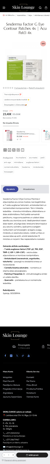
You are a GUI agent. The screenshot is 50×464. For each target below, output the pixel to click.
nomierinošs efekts (11, 167)
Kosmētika (21, 15)
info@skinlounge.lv (14, 446)
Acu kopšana (21, 158)
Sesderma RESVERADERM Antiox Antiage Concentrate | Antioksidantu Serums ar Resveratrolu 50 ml (26, 132)
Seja (30, 15)
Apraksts (10, 189)
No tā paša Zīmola (11, 123)
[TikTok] (22, 355)
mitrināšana (18, 162)
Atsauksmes (29, 189)
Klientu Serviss (32, 371)
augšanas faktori (32, 162)
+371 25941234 (13, 433)
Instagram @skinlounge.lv (17, 450)
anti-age (7, 162)
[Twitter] (17, 355)
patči (43, 158)
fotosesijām (8, 172)
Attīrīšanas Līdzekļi (42, 15)
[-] (4, 455)
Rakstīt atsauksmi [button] (36, 88)
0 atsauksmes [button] (20, 88)
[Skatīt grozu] (46, 7)
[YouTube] (28, 355)
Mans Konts (8, 371)
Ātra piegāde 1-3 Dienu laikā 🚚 (15, 105)
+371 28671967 (12, 439)
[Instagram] (11, 355)
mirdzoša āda (38, 167)
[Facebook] (5, 355)
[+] (13, 455)
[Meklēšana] (40, 7)
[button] (32, 455)
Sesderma (26, 167)
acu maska (33, 158)
